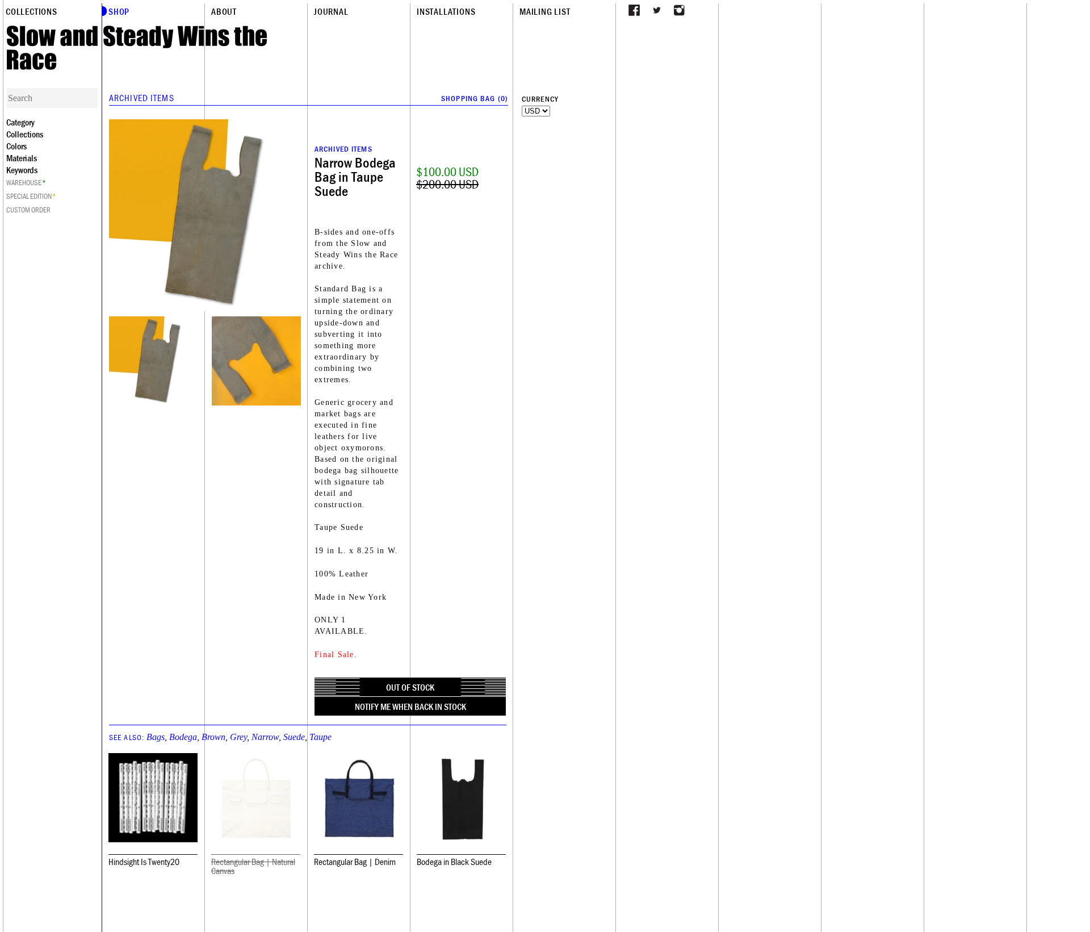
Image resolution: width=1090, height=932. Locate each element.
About (224, 11)
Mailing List (545, 11)
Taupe (320, 737)
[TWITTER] (657, 10)
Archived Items (141, 97)
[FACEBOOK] (634, 10)
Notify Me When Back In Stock (410, 706)
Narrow (265, 737)
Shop (118, 11)
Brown (213, 737)
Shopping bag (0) (474, 98)
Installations (446, 11)
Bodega (183, 737)
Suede (294, 737)
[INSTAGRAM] (679, 10)
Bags (155, 737)
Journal (331, 11)
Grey (238, 737)
